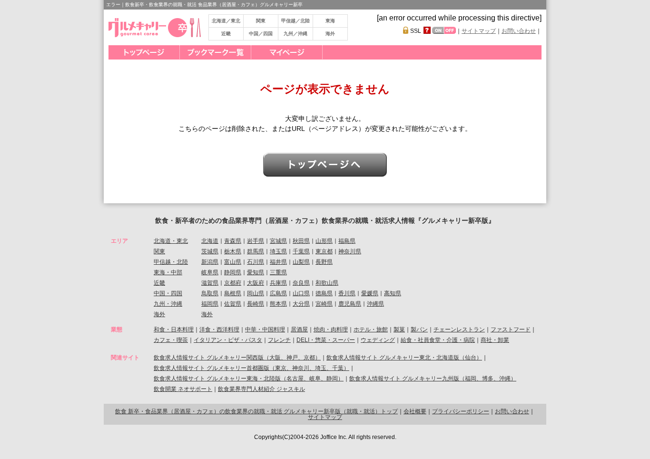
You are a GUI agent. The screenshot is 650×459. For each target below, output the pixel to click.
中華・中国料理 (265, 329)
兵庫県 (278, 282)
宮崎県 (324, 303)
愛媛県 (369, 293)
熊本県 (278, 303)
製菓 (399, 329)
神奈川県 (349, 251)
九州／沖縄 (295, 33)
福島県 (346, 241)
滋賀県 (209, 282)
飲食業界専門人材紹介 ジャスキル (261, 389)
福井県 (278, 262)
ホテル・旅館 (371, 329)
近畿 (226, 33)
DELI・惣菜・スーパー (325, 340)
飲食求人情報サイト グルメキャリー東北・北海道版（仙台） (404, 357)
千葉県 (301, 251)
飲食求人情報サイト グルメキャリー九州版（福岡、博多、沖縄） (432, 378)
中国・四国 (168, 293)
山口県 (301, 293)
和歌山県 (326, 282)
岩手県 (255, 241)
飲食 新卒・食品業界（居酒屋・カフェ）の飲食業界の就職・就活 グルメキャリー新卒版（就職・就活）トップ (256, 411)
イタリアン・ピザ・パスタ (228, 340)
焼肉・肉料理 (331, 329)
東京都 (324, 251)
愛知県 (255, 272)
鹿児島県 (349, 303)
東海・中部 (168, 272)
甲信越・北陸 (171, 262)
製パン (419, 329)
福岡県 (209, 303)
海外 (330, 33)
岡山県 (255, 293)
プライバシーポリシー (460, 411)
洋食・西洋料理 (219, 329)
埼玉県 (278, 251)
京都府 (232, 282)
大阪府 (255, 282)
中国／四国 (261, 33)
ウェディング (378, 340)
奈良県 (301, 282)
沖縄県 (375, 303)
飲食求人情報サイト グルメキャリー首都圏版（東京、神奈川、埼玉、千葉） (251, 368)
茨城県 (209, 251)
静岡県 (232, 272)
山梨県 (301, 262)
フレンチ (279, 340)
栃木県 (232, 251)
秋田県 (301, 241)
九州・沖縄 (168, 304)
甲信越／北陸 (295, 20)
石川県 (255, 262)
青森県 (232, 241)
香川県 (346, 293)
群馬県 (255, 251)
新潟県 (209, 262)
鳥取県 (209, 293)
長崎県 (255, 303)
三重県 (278, 272)
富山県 (232, 262)
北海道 (209, 241)
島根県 (232, 293)
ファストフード (511, 329)
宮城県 (278, 241)
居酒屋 (299, 329)
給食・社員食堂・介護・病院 (438, 340)
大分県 (301, 303)
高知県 (392, 293)
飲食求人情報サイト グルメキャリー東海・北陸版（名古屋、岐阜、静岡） (249, 378)
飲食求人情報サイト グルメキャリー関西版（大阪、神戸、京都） (237, 357)
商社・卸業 (495, 340)
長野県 (324, 262)
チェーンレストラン (459, 329)
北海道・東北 (171, 241)
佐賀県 (232, 303)
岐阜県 (209, 272)
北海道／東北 (226, 20)
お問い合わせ (519, 31)
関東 (261, 20)
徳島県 (324, 293)
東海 (330, 20)
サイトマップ (479, 31)
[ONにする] (438, 30)
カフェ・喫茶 (171, 340)
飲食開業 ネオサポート (183, 389)
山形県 (324, 241)
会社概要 (415, 411)
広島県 (278, 293)
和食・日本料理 (174, 329)
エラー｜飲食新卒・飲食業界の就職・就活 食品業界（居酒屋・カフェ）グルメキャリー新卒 (204, 4)
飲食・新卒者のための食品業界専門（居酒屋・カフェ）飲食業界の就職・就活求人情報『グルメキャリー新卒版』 (325, 220)
